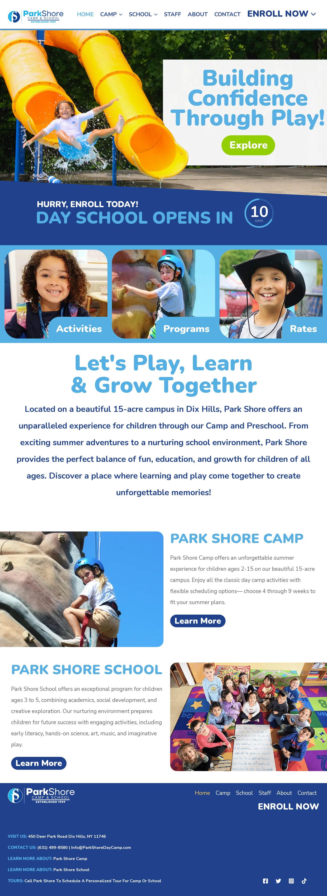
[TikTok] (304, 881)
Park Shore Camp (70, 859)
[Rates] (271, 294)
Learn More (198, 621)
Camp (108, 14)
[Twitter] (278, 881)
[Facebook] (265, 881)
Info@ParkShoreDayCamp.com (101, 847)
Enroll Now (278, 14)
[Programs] (163, 294)
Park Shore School (70, 870)
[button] (119, 14)
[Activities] (55, 294)
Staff (172, 14)
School (140, 14)
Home (85, 14)
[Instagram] (291, 881)
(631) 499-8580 (52, 847)
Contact (227, 14)
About (198, 14)
